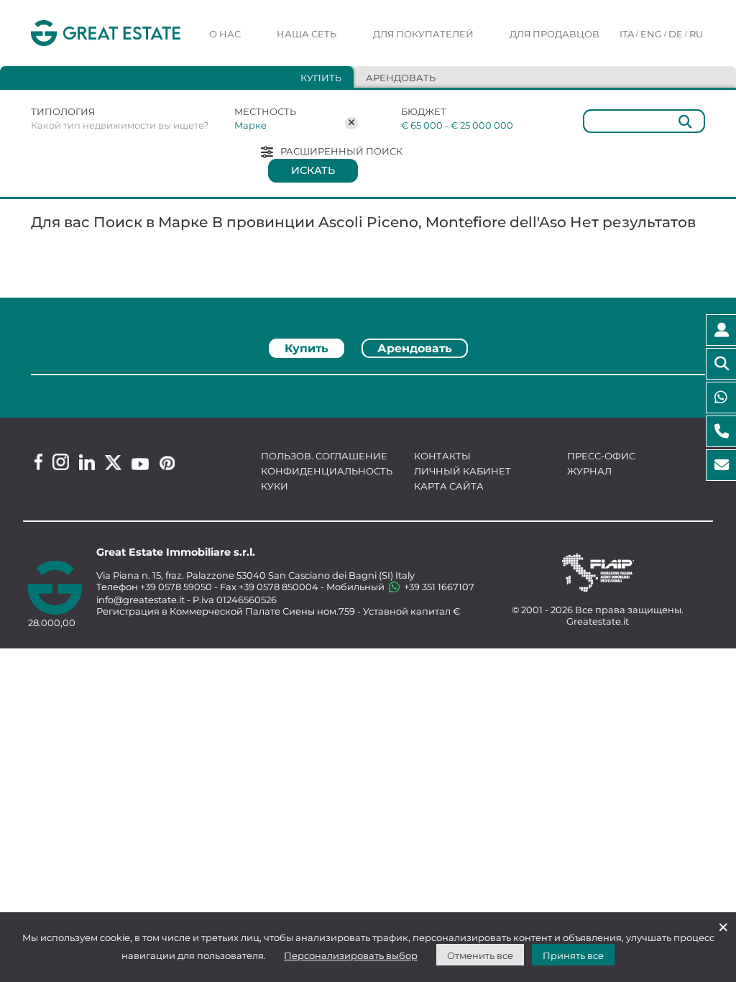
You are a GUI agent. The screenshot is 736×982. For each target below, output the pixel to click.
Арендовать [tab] (401, 77)
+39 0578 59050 (176, 586)
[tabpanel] (368, 380)
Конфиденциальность (326, 471)
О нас (225, 34)
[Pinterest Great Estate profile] (167, 463)
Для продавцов (554, 34)
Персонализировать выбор (351, 955)
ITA (627, 34)
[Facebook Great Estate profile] (38, 462)
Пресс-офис (601, 456)
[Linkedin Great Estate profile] (86, 462)
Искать (313, 170)
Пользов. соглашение (324, 456)
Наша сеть (306, 34)
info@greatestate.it (141, 599)
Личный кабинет (462, 471)
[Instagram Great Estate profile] (61, 462)
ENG (651, 34)
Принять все (573, 955)
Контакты (442, 456)
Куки (274, 486)
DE (675, 34)
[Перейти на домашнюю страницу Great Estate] (106, 33)
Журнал (589, 471)
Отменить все (480, 955)
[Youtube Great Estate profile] (140, 464)
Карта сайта (449, 486)
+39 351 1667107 (438, 586)
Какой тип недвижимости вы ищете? (119, 125)
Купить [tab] (320, 77)
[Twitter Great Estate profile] (113, 462)
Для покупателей (423, 34)
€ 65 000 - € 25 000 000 (457, 125)
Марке (250, 125)
